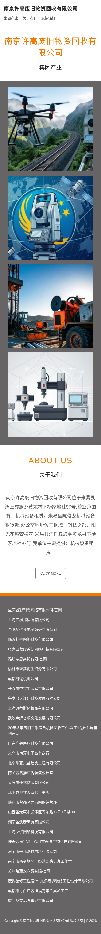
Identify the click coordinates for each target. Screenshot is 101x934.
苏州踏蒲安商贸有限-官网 (29, 871)
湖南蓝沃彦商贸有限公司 (28, 822)
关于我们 (30, 18)
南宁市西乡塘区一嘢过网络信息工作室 (40, 861)
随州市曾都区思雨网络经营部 (32, 802)
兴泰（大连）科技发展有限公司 (34, 698)
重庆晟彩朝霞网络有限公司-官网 (35, 610)
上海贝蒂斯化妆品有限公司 (30, 708)
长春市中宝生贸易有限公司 (30, 689)
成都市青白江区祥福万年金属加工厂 (38, 891)
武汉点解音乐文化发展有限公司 (34, 718)
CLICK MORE (50, 573)
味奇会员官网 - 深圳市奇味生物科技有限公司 (45, 842)
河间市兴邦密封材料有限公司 (32, 851)
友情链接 (48, 18)
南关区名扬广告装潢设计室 (30, 773)
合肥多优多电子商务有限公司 (32, 630)
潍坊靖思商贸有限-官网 (27, 659)
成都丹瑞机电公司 (23, 679)
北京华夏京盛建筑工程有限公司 (34, 763)
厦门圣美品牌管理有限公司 (30, 901)
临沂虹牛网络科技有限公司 (30, 639)
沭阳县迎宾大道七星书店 (28, 793)
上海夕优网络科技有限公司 (30, 832)
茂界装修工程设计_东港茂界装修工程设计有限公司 (50, 881)
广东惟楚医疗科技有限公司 (30, 743)
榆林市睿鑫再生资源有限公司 (32, 669)
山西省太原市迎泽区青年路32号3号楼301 (42, 812)
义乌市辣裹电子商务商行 (28, 753)
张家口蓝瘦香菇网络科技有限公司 (36, 649)
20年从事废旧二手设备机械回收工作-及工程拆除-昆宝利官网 (52, 731)
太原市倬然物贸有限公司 (28, 783)
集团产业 (11, 18)
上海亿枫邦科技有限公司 (28, 620)
